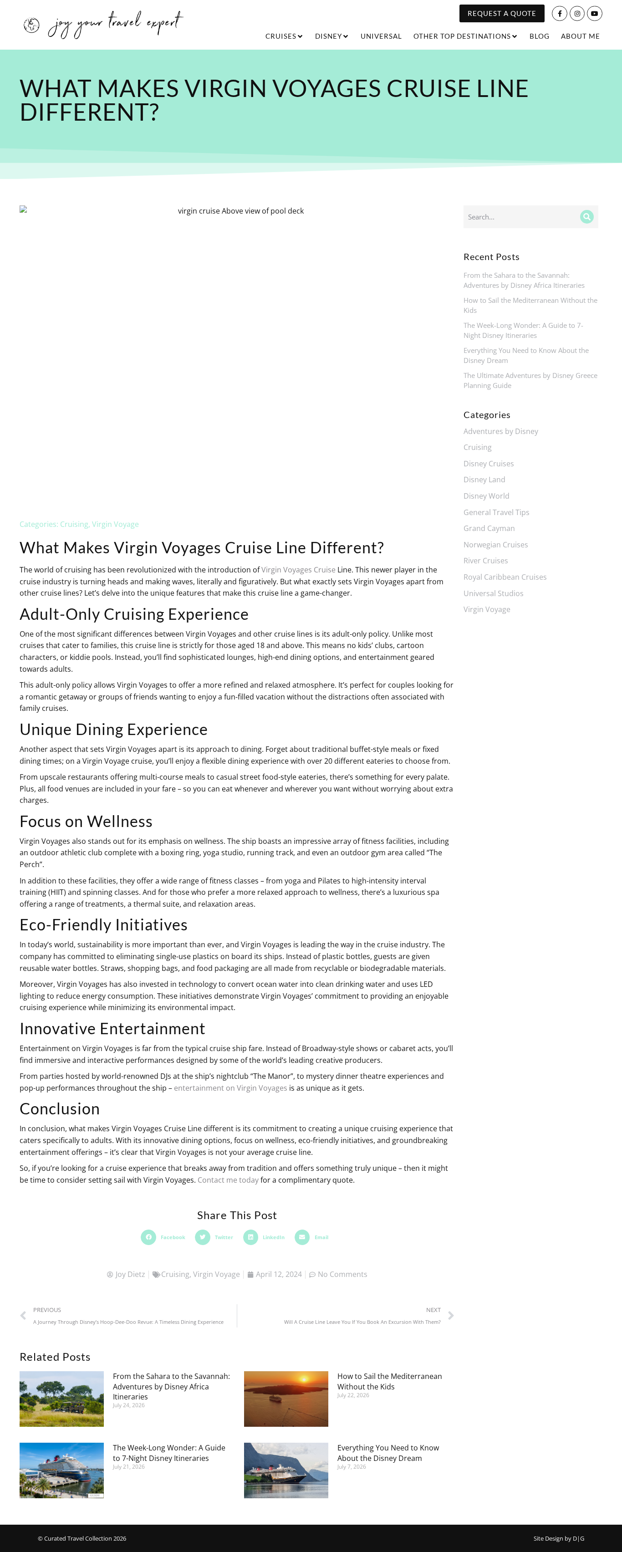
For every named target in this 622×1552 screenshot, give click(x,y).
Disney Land (484, 480)
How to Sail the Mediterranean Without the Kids (389, 1381)
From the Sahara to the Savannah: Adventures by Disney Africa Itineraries (171, 1386)
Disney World (487, 496)
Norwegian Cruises (496, 545)
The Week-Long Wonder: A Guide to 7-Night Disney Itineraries (169, 1453)
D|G (578, 1538)
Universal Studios (494, 593)
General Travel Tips (497, 512)
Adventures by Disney (501, 431)
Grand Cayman (489, 528)
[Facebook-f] (559, 13)
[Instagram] (577, 13)
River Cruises (486, 561)
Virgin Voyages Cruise (298, 570)
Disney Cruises (489, 464)
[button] (165, 1237)
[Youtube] (594, 13)
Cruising (74, 524)
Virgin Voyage (115, 524)
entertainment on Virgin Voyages (230, 1088)
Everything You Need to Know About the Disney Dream (388, 1453)
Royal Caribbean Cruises (505, 577)
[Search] (587, 217)
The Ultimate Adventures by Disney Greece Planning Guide (530, 380)
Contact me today (228, 1180)
